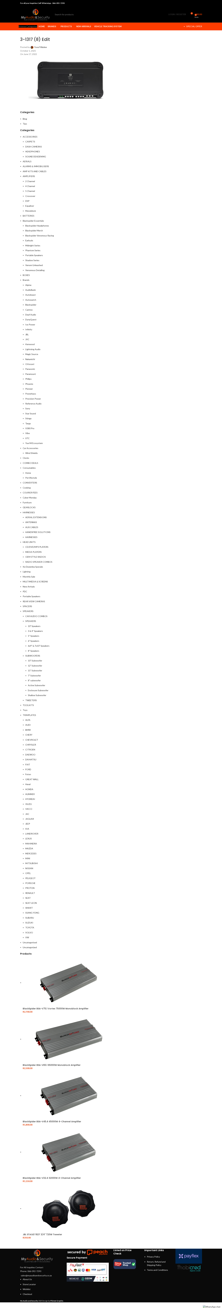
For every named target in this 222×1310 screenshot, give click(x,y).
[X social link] (188, 3)
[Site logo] (35, 14)
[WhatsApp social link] (196, 3)
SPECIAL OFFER (194, 26)
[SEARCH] (86, 14)
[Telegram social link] (200, 3)
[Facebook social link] (184, 3)
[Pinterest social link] (192, 3)
